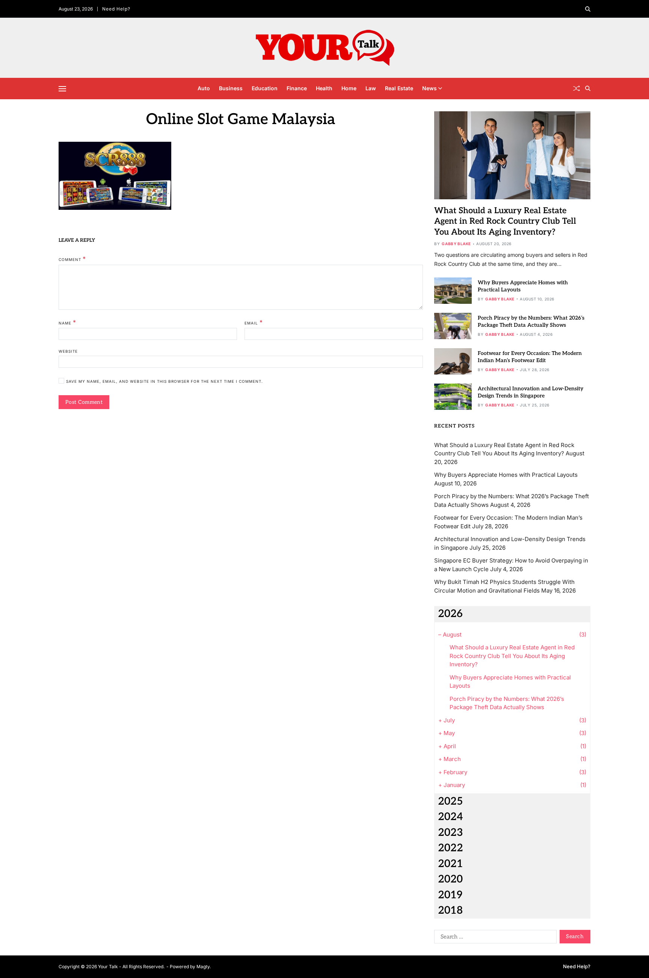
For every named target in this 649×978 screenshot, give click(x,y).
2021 (450, 864)
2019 (450, 895)
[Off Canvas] (62, 88)
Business (231, 88)
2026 (450, 614)
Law (370, 88)
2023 (450, 832)
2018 (450, 910)
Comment (72, 259)
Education (265, 88)
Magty (203, 966)
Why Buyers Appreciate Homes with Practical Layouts (506, 474)
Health (324, 88)
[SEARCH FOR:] (493, 938)
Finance (297, 88)
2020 (450, 879)
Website (68, 351)
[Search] (587, 9)
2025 (450, 801)
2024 (450, 817)
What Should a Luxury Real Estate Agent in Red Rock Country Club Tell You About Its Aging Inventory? (505, 221)
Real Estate (399, 88)
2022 (450, 848)
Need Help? (116, 9)
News (429, 88)
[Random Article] (576, 88)
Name (67, 322)
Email (254, 322)
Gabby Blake (456, 243)
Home (348, 88)
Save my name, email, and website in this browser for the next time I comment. (164, 381)
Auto (204, 88)
